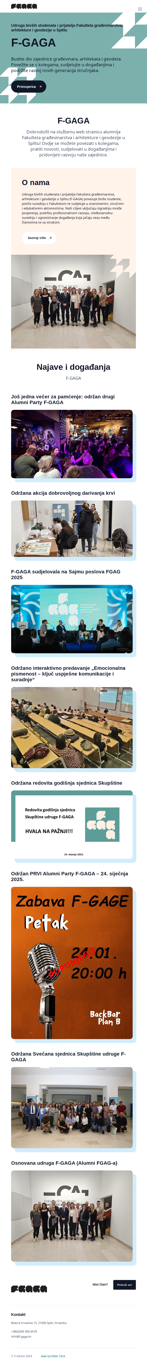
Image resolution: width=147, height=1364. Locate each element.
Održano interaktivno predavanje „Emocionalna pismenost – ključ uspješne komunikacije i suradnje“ (68, 673)
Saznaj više (37, 238)
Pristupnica (26, 86)
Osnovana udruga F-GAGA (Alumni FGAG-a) (64, 1163)
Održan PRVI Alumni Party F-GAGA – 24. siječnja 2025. (69, 876)
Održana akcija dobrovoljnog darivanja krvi (63, 493)
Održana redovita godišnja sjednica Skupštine (66, 783)
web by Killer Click (53, 1356)
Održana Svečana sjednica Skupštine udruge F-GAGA (68, 1056)
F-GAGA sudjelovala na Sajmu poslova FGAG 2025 (65, 574)
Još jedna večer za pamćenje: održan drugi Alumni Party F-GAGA (63, 399)
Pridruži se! (124, 1284)
